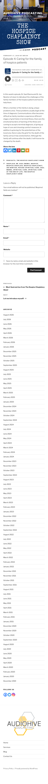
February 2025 (9, 397)
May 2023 (7, 493)
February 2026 (9, 342)
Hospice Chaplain (14, 165)
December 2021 (9, 571)
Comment (8, 195)
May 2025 (7, 383)
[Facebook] (5, 150)
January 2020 (8, 676)
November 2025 (9, 356)
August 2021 (8, 589)
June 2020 (7, 654)
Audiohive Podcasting (22, 13)
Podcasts (11, 160)
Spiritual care (20, 170)
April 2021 (7, 608)
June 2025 (7, 379)
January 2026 (8, 347)
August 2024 (8, 425)
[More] (27, 150)
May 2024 (7, 438)
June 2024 (7, 434)
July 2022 (7, 539)
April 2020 (7, 663)
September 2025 (10, 365)
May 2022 (7, 548)
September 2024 (10, 420)
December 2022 (9, 516)
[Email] (23, 150)
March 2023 (8, 502)
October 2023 (8, 470)
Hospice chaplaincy (33, 165)
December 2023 (9, 461)
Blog (5, 752)
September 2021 (10, 585)
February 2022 (9, 562)
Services (6, 747)
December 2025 (9, 351)
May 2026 (7, 329)
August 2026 (8, 315)
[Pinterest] (19, 150)
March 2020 (8, 667)
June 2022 (7, 544)
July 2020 (7, 649)
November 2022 (9, 521)
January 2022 (8, 567)
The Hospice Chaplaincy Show (30, 160)
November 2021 (9, 576)
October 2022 (8, 525)
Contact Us (7, 756)
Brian (25, 55)
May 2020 (7, 658)
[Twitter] (10, 150)
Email (6, 238)
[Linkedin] (14, 150)
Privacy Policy (8, 768)
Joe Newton (11, 167)
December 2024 (9, 406)
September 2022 (10, 530)
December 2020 (9, 626)
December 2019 (9, 681)
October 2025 (8, 361)
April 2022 (7, 553)
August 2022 (8, 535)
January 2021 (8, 622)
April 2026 (7, 333)
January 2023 (8, 512)
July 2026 (7, 319)
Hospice (34, 163)
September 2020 (10, 640)
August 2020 (8, 644)
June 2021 (7, 599)
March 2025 (8, 393)
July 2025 (7, 374)
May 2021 (7, 603)
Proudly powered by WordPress (26, 768)
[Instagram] (13, 694)
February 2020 (9, 672)
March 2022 (8, 557)
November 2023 (9, 466)
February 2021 (9, 617)
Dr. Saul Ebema (23, 163)
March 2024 (8, 448)
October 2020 (8, 635)
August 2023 (8, 480)
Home (5, 743)
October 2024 (8, 415)
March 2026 (8, 338)
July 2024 (7, 429)
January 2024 (8, 457)
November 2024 (9, 411)
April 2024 (7, 443)
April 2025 (7, 388)
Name (6, 226)
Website (6, 249)
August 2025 (8, 370)
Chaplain (10, 163)
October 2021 (8, 580)
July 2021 (7, 594)
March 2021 (8, 612)
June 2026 (7, 324)
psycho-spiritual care (28, 167)
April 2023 (7, 498)
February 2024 (9, 452)
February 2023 (9, 507)
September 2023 (10, 475)
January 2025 (8, 402)
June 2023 (7, 489)
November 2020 (9, 631)
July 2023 (7, 484)
